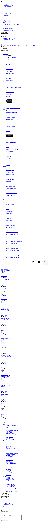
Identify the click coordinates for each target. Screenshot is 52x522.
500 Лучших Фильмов (10, 227)
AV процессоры (9, 64)
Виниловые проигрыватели (12, 149)
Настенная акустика (10, 179)
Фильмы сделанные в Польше (12, 250)
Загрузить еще (4, 422)
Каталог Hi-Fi (8, 165)
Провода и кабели (9, 80)
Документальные (9, 218)
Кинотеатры (5, 15)
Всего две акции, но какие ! (9, 27)
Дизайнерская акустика (11, 188)
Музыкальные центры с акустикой (13, 85)
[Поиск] (13, 13)
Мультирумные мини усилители (13, 108)
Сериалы (7, 209)
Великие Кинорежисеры (11, 222)
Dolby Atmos (8, 181)
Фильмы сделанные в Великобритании (14, 241)
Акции (4, 22)
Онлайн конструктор (7, 6)
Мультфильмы (9, 213)
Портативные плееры (10, 94)
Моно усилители (9, 121)
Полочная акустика (10, 172)
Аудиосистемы (9, 89)
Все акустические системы (11, 197)
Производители (6, 20)
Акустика (5, 19)
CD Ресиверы (8, 131)
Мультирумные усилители (11, 124)
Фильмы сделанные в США (12, 239)
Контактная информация (8, 506)
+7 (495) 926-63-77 (13, 12)
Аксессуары (8, 78)
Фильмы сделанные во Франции (13, 255)
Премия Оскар (9, 220)
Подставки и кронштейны (11, 75)
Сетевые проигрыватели (11, 142)
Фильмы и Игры (6, 21)
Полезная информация (8, 5)
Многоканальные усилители (12, 66)
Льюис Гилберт (4, 276)
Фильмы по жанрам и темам (12, 232)
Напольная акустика (10, 170)
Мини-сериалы (9, 211)
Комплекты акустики (10, 73)
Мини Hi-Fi (8, 156)
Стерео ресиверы (9, 128)
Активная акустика (10, 92)
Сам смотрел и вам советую (12, 229)
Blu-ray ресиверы (9, 69)
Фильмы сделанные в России (12, 236)
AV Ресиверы (8, 62)
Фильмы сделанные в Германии (12, 243)
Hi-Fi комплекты (9, 153)
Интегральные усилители (11, 112)
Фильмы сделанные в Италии (12, 248)
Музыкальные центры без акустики (13, 87)
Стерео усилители (9, 119)
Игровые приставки (10, 204)
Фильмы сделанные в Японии (12, 257)
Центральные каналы (10, 174)
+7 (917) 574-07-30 (4, 12)
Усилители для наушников (11, 105)
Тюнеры (7, 144)
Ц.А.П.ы (7, 147)
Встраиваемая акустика (11, 183)
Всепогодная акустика (10, 186)
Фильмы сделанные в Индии (12, 245)
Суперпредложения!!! (7, 4)
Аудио (4, 16)
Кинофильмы (8, 206)
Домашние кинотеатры (11, 57)
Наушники (8, 96)
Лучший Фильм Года (10, 225)
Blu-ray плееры (9, 71)
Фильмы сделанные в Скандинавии (13, 252)
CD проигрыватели (10, 140)
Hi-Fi (4, 17)
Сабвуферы (8, 176)
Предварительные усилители (12, 114)
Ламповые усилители (10, 117)
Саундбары (8, 59)
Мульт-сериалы (9, 215)
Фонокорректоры (9, 151)
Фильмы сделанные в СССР (12, 234)
